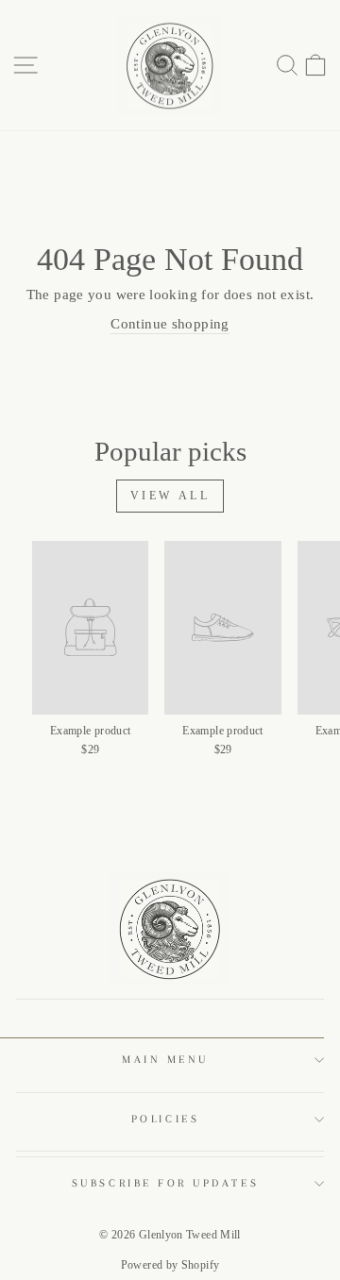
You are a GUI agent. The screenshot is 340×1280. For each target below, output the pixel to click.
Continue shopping (169, 323)
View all (170, 495)
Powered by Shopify (170, 1265)
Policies (165, 1119)
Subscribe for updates (165, 1183)
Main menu (165, 1059)
